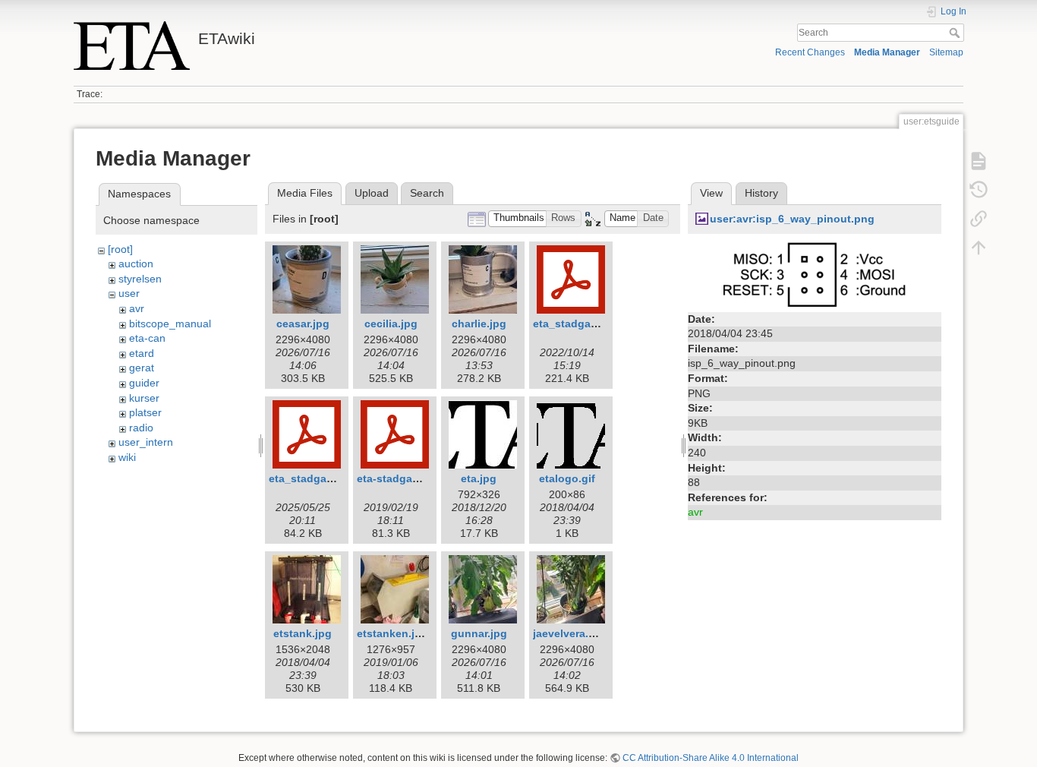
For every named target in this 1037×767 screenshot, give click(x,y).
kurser (144, 398)
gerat (141, 367)
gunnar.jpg (479, 633)
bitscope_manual (170, 323)
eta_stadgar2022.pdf (586, 323)
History (761, 193)
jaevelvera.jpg (569, 633)
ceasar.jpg (302, 323)
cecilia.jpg (391, 323)
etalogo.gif (567, 478)
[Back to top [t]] (978, 247)
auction (135, 263)
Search (956, 32)
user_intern (145, 442)
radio (141, 427)
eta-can (147, 338)
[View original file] (814, 273)
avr (136, 308)
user (129, 293)
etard (141, 353)
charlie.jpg (479, 323)
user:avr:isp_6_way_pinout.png (792, 219)
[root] (120, 249)
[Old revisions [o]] (978, 189)
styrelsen (140, 279)
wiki (127, 457)
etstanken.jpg (392, 633)
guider (144, 383)
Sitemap (946, 52)
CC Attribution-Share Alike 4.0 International (711, 758)
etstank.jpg (302, 633)
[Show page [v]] (978, 161)
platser (145, 412)
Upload (372, 193)
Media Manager (887, 52)
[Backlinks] (978, 218)
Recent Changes (810, 52)
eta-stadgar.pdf (396, 478)
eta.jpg (478, 478)
